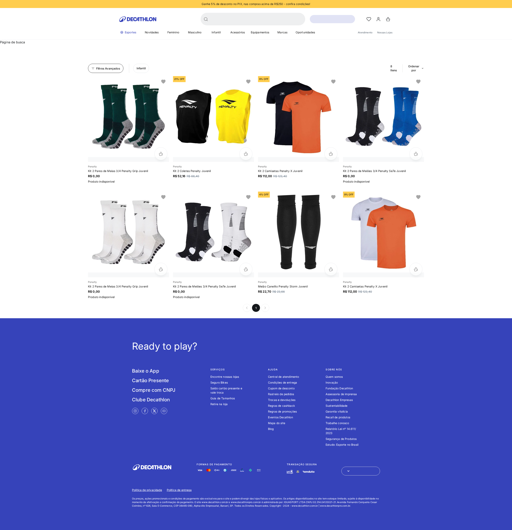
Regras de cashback (281, 405)
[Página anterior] (247, 308)
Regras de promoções (282, 411)
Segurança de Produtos (341, 439)
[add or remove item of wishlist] (163, 81)
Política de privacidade (147, 490)
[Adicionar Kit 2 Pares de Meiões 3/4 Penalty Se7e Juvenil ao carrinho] (415, 153)
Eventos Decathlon (280, 417)
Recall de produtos (338, 417)
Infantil (216, 32)
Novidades (152, 32)
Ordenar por (413, 68)
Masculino (194, 32)
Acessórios (237, 32)
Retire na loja (219, 404)
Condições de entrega (282, 382)
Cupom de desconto (281, 388)
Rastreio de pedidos (281, 394)
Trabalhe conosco (337, 423)
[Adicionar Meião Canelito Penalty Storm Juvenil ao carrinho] (330, 269)
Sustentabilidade (337, 405)
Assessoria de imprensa (341, 394)
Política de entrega (179, 490)
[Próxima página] (265, 308)
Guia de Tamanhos (222, 398)
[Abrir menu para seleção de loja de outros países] (360, 471)
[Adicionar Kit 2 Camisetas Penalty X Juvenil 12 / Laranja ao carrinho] (330, 153)
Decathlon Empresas (339, 400)
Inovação (332, 382)
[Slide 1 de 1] (128, 116)
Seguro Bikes (219, 382)
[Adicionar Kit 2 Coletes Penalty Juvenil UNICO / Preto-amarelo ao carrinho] (245, 153)
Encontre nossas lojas (224, 376)
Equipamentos (260, 32)
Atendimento (365, 32)
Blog (271, 429)
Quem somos (334, 376)
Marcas (282, 32)
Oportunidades (305, 32)
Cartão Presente (150, 380)
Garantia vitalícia (337, 411)
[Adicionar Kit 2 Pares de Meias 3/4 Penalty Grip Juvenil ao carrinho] (160, 153)
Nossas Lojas (384, 32)
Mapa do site (276, 423)
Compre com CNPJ (153, 390)
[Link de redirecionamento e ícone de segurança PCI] (297, 471)
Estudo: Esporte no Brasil (342, 444)
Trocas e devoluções (281, 400)
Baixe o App (145, 371)
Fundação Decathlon (339, 388)
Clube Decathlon (151, 400)
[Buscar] (205, 19)
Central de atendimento (283, 376)
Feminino (173, 32)
